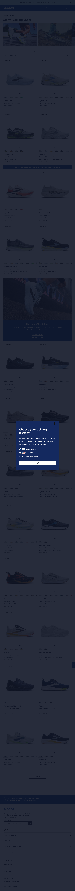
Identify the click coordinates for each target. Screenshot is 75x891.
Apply (37, 463)
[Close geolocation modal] (55, 423)
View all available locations (30, 456)
